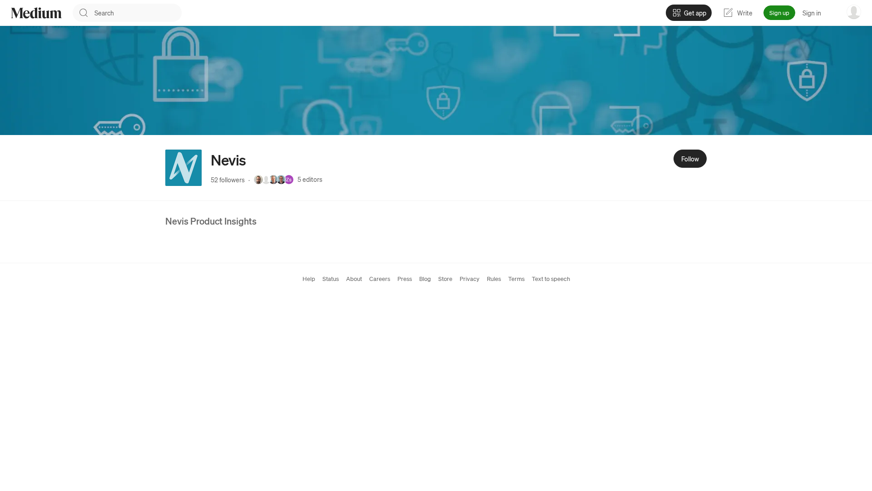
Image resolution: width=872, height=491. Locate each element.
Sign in (812, 13)
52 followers (228, 179)
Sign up (779, 12)
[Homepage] (36, 13)
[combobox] (138, 13)
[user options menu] (854, 12)
